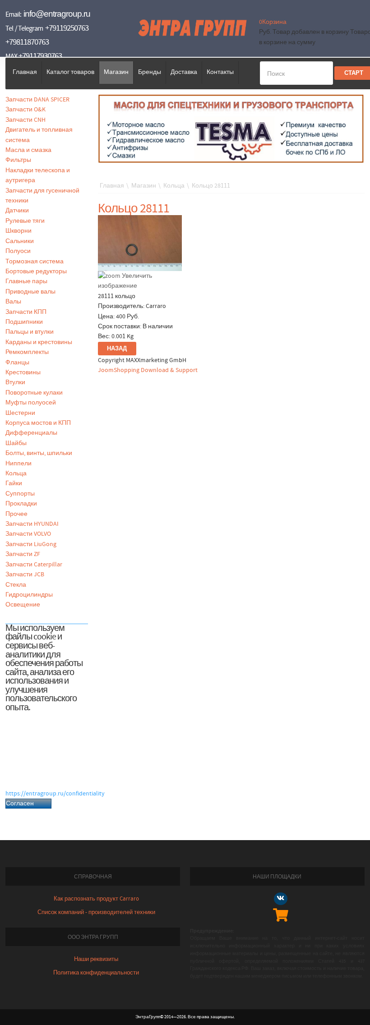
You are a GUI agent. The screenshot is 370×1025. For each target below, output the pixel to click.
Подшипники (24, 322)
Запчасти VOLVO (28, 534)
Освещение (22, 604)
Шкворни (18, 230)
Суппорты (20, 493)
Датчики (17, 210)
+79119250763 (66, 28)
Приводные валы (30, 291)
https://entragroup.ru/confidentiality (55, 793)
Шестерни (20, 413)
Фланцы (17, 362)
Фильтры (18, 160)
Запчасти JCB (24, 574)
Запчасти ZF (22, 554)
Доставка (184, 72)
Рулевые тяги (25, 221)
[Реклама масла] (231, 128)
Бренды (149, 72)
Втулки (15, 382)
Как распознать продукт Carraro (96, 899)
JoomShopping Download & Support (148, 370)
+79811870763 (27, 42)
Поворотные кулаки (34, 392)
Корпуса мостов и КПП (38, 423)
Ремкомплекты (27, 352)
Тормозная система (34, 261)
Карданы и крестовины (38, 342)
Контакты (220, 72)
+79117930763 (40, 56)
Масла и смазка (28, 150)
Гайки (13, 483)
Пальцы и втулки (29, 332)
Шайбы (16, 443)
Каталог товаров (70, 72)
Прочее (16, 514)
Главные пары (26, 281)
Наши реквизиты (96, 959)
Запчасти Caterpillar (33, 564)
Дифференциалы (31, 433)
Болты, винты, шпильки (38, 453)
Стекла (15, 584)
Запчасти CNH (25, 120)
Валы (13, 301)
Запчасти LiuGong (30, 544)
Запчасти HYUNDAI (32, 524)
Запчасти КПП (25, 312)
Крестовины (23, 372)
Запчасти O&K (25, 109)
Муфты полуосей (30, 402)
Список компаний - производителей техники (96, 912)
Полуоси (18, 251)
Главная (25, 72)
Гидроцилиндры (29, 594)
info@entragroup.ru (56, 13)
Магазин (116, 72)
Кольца (16, 473)
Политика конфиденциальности (96, 973)
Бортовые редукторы (36, 271)
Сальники (19, 241)
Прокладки (21, 503)
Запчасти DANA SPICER (37, 99)
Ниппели (18, 463)
